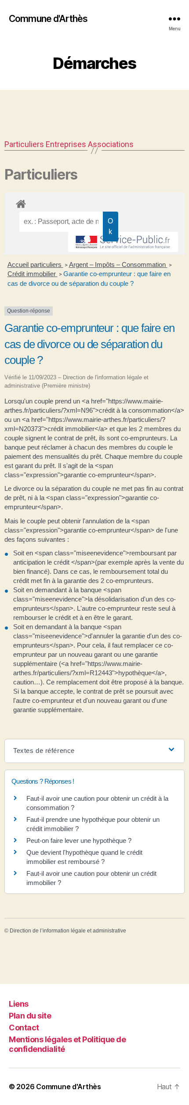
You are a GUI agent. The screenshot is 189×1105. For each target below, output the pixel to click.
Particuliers (24, 144)
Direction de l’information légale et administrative (68, 931)
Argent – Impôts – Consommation (118, 264)
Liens (19, 1003)
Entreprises (66, 144)
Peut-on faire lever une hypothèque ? (78, 840)
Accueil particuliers (35, 264)
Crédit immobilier (32, 273)
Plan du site (30, 1015)
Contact (24, 1027)
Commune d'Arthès (48, 18)
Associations (111, 144)
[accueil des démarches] (94, 202)
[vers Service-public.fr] (123, 242)
